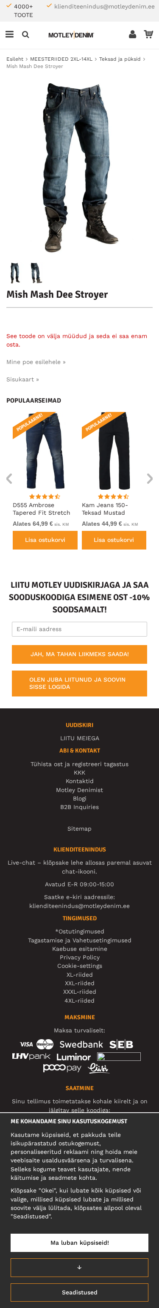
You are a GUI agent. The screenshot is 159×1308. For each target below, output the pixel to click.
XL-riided (80, 974)
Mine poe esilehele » (36, 361)
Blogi (79, 798)
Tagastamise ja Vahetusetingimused (79, 940)
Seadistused (80, 1292)
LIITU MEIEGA (79, 738)
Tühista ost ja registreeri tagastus (79, 764)
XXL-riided (80, 983)
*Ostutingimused (79, 931)
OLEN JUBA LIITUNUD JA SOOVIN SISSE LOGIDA (77, 683)
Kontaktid (80, 781)
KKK (79, 772)
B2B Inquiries (79, 806)
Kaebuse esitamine (79, 948)
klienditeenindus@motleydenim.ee (104, 6)
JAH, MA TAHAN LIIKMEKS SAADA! (80, 654)
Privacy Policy (80, 957)
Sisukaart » (22, 379)
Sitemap (79, 828)
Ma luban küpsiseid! (79, 1242)
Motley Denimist (79, 789)
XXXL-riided (79, 991)
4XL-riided (79, 1000)
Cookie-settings (79, 965)
